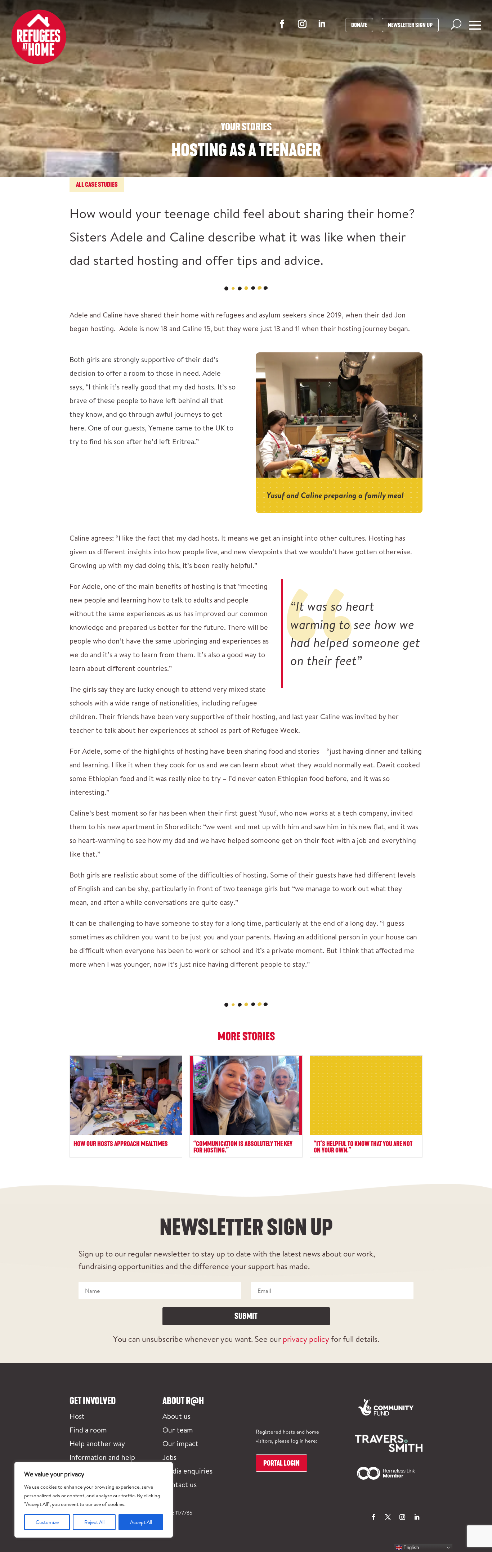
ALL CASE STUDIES (97, 184)
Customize (47, 1522)
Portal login (281, 1463)
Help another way (97, 1443)
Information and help (102, 1457)
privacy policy (306, 1339)
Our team (177, 1429)
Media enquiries (187, 1470)
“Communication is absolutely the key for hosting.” (242, 1147)
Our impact (180, 1443)
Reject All (94, 1522)
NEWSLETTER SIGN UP (410, 25)
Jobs (169, 1457)
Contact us (179, 1484)
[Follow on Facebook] (282, 24)
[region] (93, 1500)
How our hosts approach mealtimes (120, 1144)
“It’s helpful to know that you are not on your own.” (363, 1147)
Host (77, 1416)
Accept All (141, 1522)
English (410, 1547)
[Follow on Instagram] (302, 24)
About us (176, 1416)
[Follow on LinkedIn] (322, 24)
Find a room (88, 1429)
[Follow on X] (388, 1517)
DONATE (359, 25)
